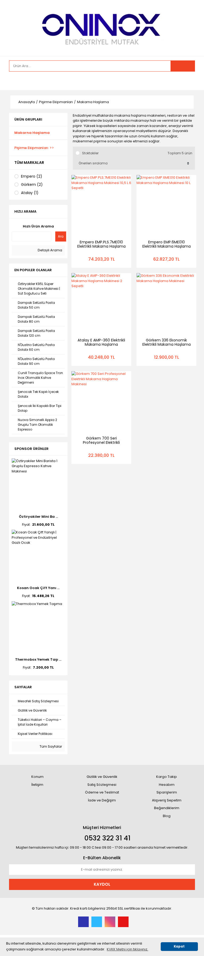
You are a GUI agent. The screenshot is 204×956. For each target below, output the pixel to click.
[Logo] (102, 27)
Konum (37, 776)
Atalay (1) (30, 192)
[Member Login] (14, 81)
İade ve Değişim (102, 800)
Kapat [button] (179, 946)
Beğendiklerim (166, 807)
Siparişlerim (166, 792)
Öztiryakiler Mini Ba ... (38, 516)
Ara (60, 236)
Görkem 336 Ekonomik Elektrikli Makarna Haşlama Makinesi (166, 344)
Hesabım (167, 784)
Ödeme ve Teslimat (102, 792)
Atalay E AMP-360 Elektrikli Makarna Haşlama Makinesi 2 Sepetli (101, 344)
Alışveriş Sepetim (166, 800)
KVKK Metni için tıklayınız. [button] (127, 949)
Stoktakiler (90, 153)
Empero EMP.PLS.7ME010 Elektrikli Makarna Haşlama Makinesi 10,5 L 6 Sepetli (101, 246)
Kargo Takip (166, 776)
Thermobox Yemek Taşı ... (38, 659)
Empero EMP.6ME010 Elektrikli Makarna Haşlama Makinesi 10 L (166, 246)
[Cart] (187, 81)
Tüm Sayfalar (50, 746)
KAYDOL (102, 884)
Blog (167, 815)
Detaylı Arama (49, 250)
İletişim (37, 784)
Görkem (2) (32, 184)
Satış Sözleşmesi (101, 784)
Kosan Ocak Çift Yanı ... (38, 587)
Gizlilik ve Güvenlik (102, 776)
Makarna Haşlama (93, 101)
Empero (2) (31, 176)
